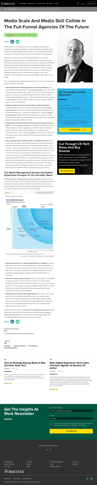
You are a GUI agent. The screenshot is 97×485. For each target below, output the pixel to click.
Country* (61, 113)
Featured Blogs (13, 9)
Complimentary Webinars (56, 462)
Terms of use (7, 478)
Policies (52, 464)
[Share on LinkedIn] (12, 42)
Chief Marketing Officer (10, 348)
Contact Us (75, 462)
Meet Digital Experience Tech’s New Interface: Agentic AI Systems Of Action (69, 365)
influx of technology (24, 125)
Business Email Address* (64, 105)
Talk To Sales (91, 3)
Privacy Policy (16, 478)
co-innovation (31, 133)
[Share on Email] (17, 42)
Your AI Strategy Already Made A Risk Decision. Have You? (24, 364)
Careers (29, 464)
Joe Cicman (53, 371)
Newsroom (30, 462)
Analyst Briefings (8, 462)
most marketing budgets (36, 90)
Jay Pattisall (9, 35)
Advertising (7, 346)
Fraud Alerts (7, 466)
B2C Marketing (33, 346)
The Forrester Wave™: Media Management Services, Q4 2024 (22, 179)
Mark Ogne (7, 369)
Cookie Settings (27, 478)
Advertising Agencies (19, 346)
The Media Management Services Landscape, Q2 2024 (19, 333)
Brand (28, 466)
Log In (82, 3)
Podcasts (74, 464)
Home (5, 9)
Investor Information (9, 464)
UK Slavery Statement (55, 466)
